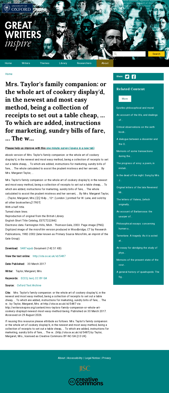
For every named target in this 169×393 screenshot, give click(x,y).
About (104, 63)
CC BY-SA (41, 278)
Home (8, 63)
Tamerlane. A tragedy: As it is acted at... (137, 238)
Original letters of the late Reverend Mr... (137, 190)
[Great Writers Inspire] (17, 8)
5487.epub (26, 248)
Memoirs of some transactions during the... (135, 154)
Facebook (134, 77)
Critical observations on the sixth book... (136, 129)
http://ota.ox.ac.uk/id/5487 (49, 256)
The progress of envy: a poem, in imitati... (136, 166)
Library (63, 63)
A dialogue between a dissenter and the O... (137, 142)
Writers (26, 63)
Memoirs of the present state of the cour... (138, 262)
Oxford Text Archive (29, 285)
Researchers (84, 63)
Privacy (106, 358)
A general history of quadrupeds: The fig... (138, 274)
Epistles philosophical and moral (135, 107)
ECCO (24, 278)
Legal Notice (92, 358)
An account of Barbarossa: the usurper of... (134, 214)
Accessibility (75, 358)
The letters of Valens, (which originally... (133, 202)
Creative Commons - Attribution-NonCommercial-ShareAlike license (85, 381)
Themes (44, 63)
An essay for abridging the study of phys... (137, 250)
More (125, 98)
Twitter (127, 77)
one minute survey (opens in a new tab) (70, 148)
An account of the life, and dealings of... (137, 117)
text (31, 278)
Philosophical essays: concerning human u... (136, 226)
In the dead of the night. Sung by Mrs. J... (138, 178)
